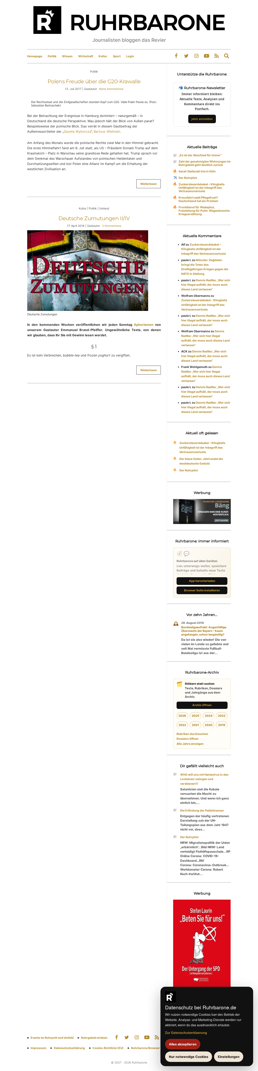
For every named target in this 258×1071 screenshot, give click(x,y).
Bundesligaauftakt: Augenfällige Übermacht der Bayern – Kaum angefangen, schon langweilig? (203, 630)
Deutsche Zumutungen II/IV (94, 218)
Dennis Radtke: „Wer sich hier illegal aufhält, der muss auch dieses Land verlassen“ (205, 284)
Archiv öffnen (202, 705)
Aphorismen (143, 325)
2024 (208, 715)
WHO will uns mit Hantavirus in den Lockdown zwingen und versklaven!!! (204, 779)
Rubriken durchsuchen (192, 734)
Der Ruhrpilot (188, 177)
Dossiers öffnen (188, 738)
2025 (195, 715)
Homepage (34, 56)
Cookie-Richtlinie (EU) (108, 1048)
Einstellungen (228, 1057)
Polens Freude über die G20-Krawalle (94, 81)
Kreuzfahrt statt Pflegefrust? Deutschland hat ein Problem (198, 199)
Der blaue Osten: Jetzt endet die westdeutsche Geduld (201, 461)
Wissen (67, 56)
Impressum (38, 1048)
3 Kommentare (111, 225)
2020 (208, 725)
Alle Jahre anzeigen (190, 743)
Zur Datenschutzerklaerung (186, 1032)
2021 (195, 725)
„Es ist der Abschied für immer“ (200, 155)
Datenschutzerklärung (69, 1048)
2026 (182, 715)
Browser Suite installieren (202, 590)
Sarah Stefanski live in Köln (197, 171)
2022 (182, 725)
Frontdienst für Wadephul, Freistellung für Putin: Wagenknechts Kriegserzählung (204, 210)
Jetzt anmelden (202, 119)
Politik (52, 56)
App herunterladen (202, 580)
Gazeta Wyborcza (77, 131)
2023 (222, 715)
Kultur (103, 56)
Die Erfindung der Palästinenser (202, 810)
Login (130, 56)
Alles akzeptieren (183, 1044)
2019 (221, 725)
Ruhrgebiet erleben (94, 1037)
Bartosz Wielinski (107, 131)
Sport (117, 56)
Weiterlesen (148, 183)
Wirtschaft (85, 56)
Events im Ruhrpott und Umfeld (52, 1037)
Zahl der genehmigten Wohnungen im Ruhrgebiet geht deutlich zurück (205, 163)
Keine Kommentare (111, 89)
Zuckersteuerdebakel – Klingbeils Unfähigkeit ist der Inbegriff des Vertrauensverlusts (202, 187)
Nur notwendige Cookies (188, 1057)
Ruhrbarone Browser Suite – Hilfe (153, 1048)
